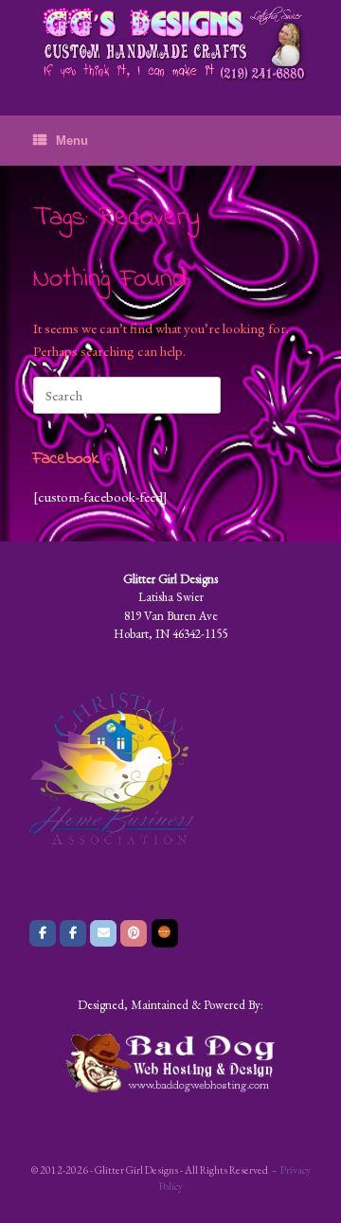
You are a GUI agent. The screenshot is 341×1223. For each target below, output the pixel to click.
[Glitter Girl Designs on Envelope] (103, 933)
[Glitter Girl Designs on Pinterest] (133, 933)
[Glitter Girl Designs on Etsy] (165, 933)
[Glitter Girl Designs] (170, 43)
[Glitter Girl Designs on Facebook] (42, 933)
